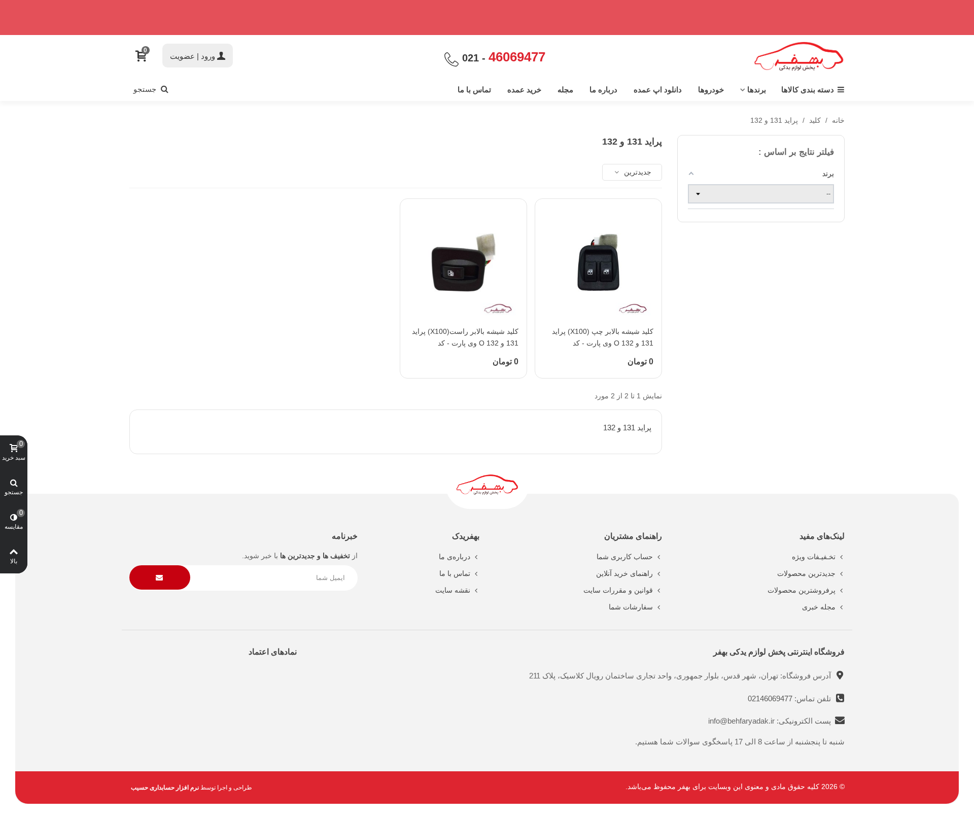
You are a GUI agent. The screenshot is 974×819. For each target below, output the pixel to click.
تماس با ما (474, 89)
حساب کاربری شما (625, 557)
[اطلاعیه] (487, 17)
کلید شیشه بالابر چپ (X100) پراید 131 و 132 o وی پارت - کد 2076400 (602, 343)
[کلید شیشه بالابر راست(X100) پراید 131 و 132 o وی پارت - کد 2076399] (463, 262)
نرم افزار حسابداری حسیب (165, 787)
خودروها (711, 89)
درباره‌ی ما (454, 557)
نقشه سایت (452, 590)
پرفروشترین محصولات (802, 590)
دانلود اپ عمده (658, 89)
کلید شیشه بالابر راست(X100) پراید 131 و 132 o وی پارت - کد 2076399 (465, 343)
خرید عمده (524, 89)
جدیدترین (636, 172)
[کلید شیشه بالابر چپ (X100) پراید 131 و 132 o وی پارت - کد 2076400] (598, 262)
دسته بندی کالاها (807, 89)
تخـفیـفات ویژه (814, 557)
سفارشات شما (631, 607)
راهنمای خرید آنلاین (624, 573)
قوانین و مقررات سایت (618, 590)
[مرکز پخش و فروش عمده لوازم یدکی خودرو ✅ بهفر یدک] (799, 56)
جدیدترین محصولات (806, 573)
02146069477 (771, 698)
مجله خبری (819, 607)
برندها (756, 89)
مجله (565, 89)
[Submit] (159, 577)
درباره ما (603, 89)
